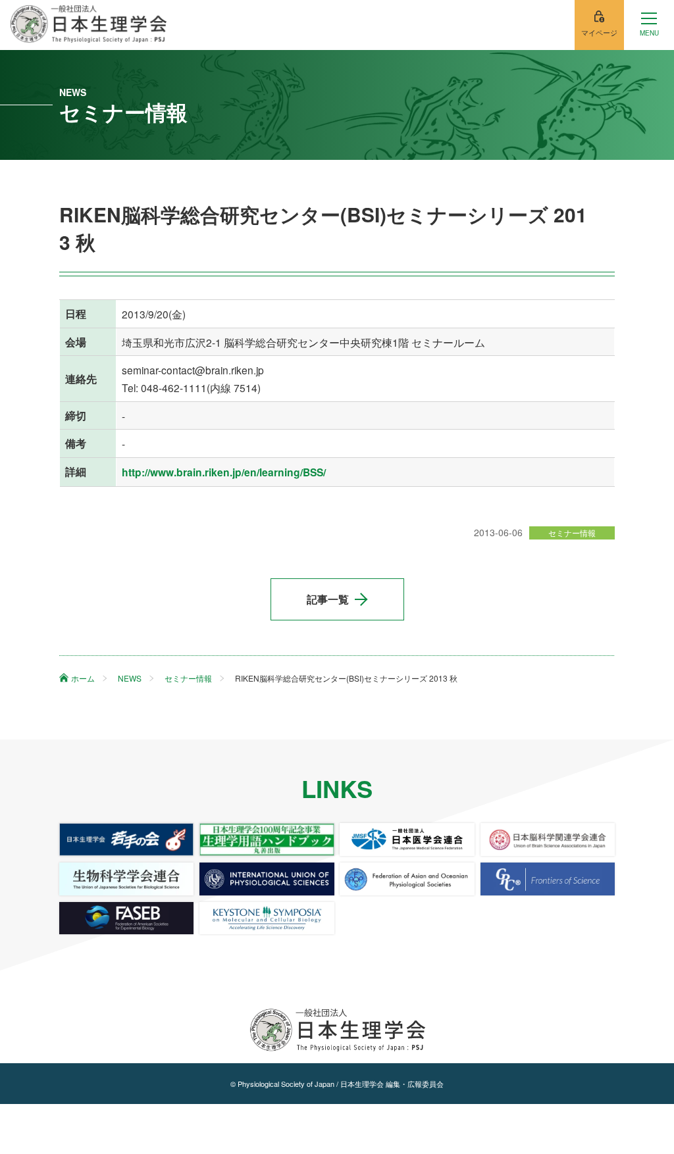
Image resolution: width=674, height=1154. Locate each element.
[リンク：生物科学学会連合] (126, 879)
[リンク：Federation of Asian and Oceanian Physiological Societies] (407, 879)
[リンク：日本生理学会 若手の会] (126, 839)
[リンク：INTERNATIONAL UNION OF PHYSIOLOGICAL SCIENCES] (266, 879)
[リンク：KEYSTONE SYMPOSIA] (266, 918)
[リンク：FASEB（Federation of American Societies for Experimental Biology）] (126, 918)
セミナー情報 (572, 532)
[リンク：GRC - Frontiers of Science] (547, 879)
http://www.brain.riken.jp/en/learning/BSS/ (224, 472)
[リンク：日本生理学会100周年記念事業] (266, 839)
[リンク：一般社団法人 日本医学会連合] (407, 839)
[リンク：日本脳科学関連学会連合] (547, 839)
